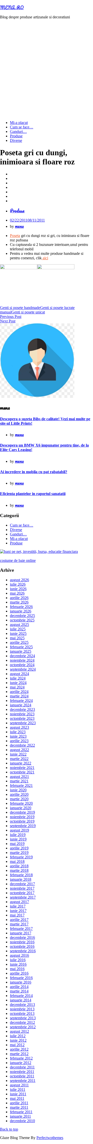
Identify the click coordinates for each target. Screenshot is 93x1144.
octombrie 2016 (22, 946)
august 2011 (19, 1085)
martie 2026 (19, 602)
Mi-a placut (19, 122)
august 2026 (19, 580)
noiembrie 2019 (22, 817)
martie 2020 (19, 799)
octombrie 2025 (22, 620)
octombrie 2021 (22, 772)
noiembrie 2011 (22, 1071)
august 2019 (19, 830)
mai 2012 (17, 1045)
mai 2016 (17, 969)
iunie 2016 (18, 964)
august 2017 (19, 902)
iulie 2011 (17, 1089)
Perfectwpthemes (49, 1138)
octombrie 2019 (22, 821)
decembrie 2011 (22, 1067)
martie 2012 (19, 1054)
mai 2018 (17, 861)
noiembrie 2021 (22, 767)
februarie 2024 (21, 700)
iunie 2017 (18, 911)
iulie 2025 (18, 629)
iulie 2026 (18, 584)
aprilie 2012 (19, 1049)
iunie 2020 (18, 790)
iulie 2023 (18, 732)
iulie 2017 (18, 906)
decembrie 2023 (22, 709)
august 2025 (19, 624)
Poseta (15, 235)
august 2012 (19, 1031)
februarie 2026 (21, 607)
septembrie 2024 (23, 669)
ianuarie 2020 (20, 808)
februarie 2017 (21, 928)
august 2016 (19, 955)
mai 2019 (17, 843)
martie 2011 (19, 1107)
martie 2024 (19, 696)
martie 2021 (19, 781)
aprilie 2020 (19, 794)
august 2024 (19, 674)
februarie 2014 (21, 995)
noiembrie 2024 (22, 660)
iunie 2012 (18, 1040)
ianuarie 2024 (20, 705)
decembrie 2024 (22, 656)
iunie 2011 (18, 1094)
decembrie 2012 (22, 1022)
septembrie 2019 (23, 826)
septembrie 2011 (22, 1080)
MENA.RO (12, 7)
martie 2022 (19, 759)
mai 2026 (17, 593)
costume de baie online (18, 560)
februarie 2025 (21, 647)
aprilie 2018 (19, 866)
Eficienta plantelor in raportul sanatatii (32, 494)
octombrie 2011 (22, 1076)
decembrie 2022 (22, 745)
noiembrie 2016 (22, 942)
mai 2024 (17, 687)
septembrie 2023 (23, 723)
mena (19, 226)
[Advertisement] (46, 69)
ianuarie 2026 (20, 611)
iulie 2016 (18, 960)
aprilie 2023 (19, 741)
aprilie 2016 (19, 973)
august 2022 (19, 750)
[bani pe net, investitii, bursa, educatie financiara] (39, 551)
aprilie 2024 (19, 691)
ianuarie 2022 (20, 763)
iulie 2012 (18, 1036)
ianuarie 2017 (20, 933)
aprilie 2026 (19, 598)
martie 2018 (19, 870)
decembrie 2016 (22, 937)
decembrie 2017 (22, 884)
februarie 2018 (21, 875)
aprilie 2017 (19, 919)
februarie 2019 (21, 857)
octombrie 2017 (22, 893)
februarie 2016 (21, 978)
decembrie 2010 (22, 1121)
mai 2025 (17, 638)
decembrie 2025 (22, 615)
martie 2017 (19, 924)
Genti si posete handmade (20, 307)
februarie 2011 (21, 1112)
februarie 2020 (21, 803)
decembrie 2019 (22, 812)
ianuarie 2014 (20, 1000)
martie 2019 (19, 852)
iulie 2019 (18, 835)
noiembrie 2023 (22, 714)
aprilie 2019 (19, 848)
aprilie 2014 (19, 987)
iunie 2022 (18, 754)
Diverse (16, 140)
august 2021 (19, 776)
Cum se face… (21, 127)
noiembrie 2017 (22, 888)
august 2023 (19, 727)
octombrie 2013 (22, 1013)
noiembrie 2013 (22, 1009)
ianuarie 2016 (20, 982)
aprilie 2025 (19, 642)
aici (45, 258)
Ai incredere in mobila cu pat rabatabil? (33, 472)
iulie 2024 (18, 678)
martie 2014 (19, 991)
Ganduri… (18, 131)
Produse (16, 136)
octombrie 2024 (22, 665)
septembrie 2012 (23, 1027)
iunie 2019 (18, 839)
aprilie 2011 (19, 1103)
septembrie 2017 (23, 897)
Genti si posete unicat (28, 312)
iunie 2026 (18, 589)
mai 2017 (17, 915)
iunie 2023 (18, 736)
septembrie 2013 (23, 1018)
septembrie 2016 (23, 951)
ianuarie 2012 (20, 1063)
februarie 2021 (21, 785)
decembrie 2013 (22, 1004)
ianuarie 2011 (20, 1116)
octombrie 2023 (22, 718)
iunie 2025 (18, 633)
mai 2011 (17, 1098)
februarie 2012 (21, 1058)
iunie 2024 (18, 683)
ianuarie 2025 (20, 651)
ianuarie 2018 (20, 879)
